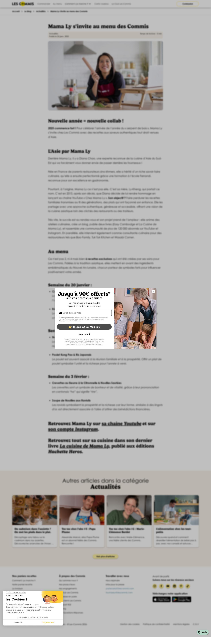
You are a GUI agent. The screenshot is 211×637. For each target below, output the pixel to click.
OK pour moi (48, 622)
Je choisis (17, 622)
